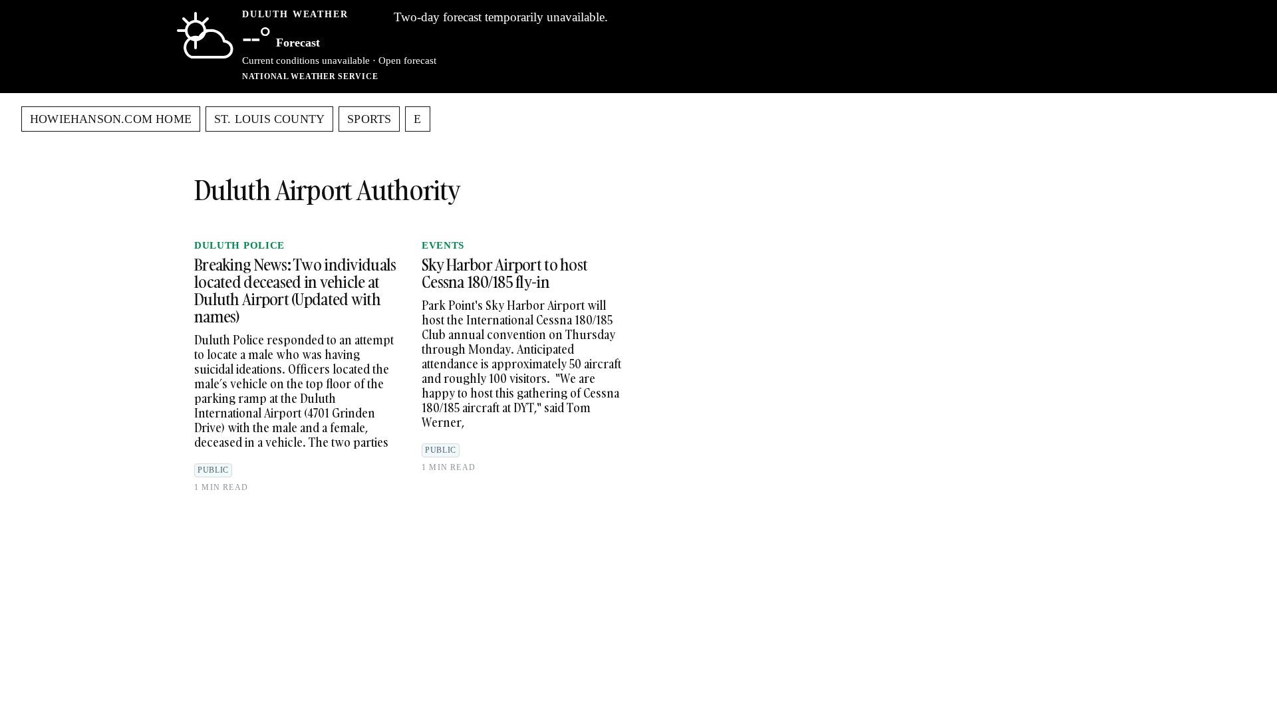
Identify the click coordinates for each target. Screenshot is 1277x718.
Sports (369, 119)
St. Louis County (269, 119)
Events (443, 245)
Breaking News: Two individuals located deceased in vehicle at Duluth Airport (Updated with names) (295, 290)
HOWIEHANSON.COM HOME (111, 119)
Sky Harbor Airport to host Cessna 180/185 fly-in (504, 273)
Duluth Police (239, 245)
